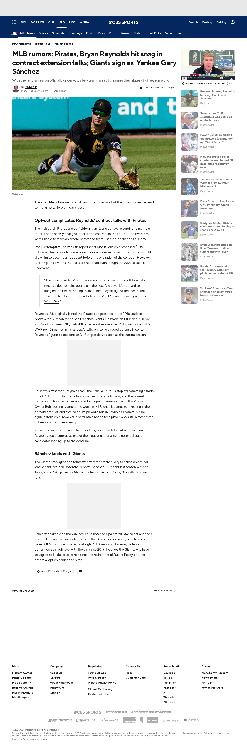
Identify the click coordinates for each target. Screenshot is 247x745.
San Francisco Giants (89, 319)
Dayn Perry (31, 87)
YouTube (169, 673)
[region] (208, 65)
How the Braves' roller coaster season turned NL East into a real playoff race (217, 162)
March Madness (22, 692)
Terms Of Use (97, 673)
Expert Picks (42, 43)
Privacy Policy (97, 678)
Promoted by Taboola (162, 591)
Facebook (169, 688)
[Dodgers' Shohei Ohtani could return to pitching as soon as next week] (189, 230)
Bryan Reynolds (100, 229)
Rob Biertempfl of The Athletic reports (62, 247)
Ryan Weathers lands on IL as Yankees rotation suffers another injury (216, 248)
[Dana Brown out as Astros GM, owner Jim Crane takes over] (189, 208)
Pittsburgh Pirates (54, 229)
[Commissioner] (133, 719)
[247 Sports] (60, 719)
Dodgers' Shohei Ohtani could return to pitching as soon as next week (217, 226)
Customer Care (136, 678)
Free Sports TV (22, 682)
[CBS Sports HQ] (116, 712)
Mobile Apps (20, 697)
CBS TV (55, 692)
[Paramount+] (109, 719)
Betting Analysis (22, 688)
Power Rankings (21, 43)
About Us (56, 673)
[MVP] (152, 719)
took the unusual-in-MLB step (101, 391)
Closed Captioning (100, 689)
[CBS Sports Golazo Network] (152, 712)
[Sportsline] (85, 719)
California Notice (99, 694)
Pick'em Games (22, 673)
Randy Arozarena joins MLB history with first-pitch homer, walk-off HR (216, 270)
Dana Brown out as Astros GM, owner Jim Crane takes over (217, 205)
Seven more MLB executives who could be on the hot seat (216, 116)
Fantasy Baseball (64, 43)
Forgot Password (212, 688)
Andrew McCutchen (49, 319)
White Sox (51, 301)
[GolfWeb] (191, 720)
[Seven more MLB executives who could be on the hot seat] (189, 120)
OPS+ (48, 544)
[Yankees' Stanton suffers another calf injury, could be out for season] (189, 295)
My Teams (208, 682)
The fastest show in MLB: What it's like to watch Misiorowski (216, 183)
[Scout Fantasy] (171, 720)
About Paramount (61, 682)
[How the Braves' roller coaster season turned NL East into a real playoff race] (189, 164)
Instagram (169, 682)
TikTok (167, 678)
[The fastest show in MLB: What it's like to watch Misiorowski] (189, 186)
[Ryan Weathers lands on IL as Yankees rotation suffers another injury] (189, 252)
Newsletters (209, 678)
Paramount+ (58, 688)
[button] (179, 33)
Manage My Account (214, 673)
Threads (168, 697)
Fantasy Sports (21, 678)
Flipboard (169, 702)
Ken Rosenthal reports (74, 467)
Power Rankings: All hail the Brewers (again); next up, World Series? (216, 138)
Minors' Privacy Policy (102, 682)
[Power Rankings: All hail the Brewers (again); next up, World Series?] (189, 142)
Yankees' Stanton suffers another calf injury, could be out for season (216, 292)
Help (129, 673)
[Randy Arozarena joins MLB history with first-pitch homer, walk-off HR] (189, 273)
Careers (55, 678)
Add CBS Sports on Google (159, 87)
